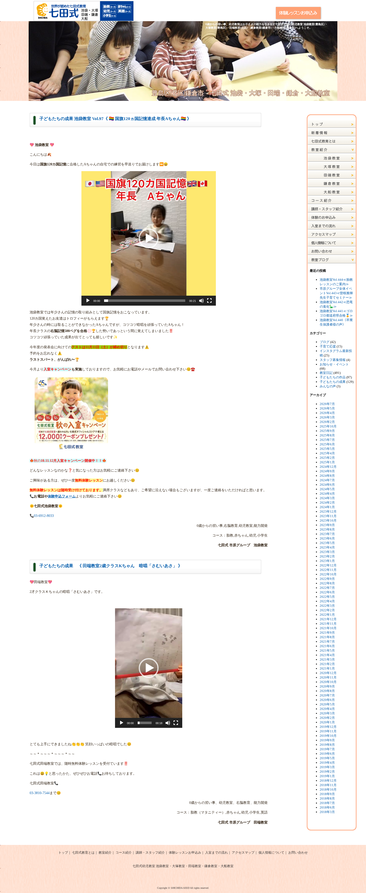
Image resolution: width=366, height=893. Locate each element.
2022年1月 (327, 615)
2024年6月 (327, 484)
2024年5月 (327, 489)
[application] (148, 238)
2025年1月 (327, 462)
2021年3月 (327, 659)
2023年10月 (328, 520)
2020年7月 (327, 695)
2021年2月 (327, 664)
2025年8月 (327, 435)
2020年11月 (328, 677)
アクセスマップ (243, 852)
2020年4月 (327, 709)
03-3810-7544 (40, 793)
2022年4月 (327, 601)
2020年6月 (327, 700)
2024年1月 (327, 507)
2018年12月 (328, 780)
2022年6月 (327, 592)
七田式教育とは (83, 852)
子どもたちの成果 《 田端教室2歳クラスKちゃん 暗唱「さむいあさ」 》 (110, 565)
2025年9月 (327, 431)
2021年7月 (327, 641)
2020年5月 (327, 704)
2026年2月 (327, 422)
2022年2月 (327, 610)
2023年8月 (327, 529)
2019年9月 (327, 740)
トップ (63, 852)
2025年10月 (328, 426)
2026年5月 (327, 408)
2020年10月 (328, 682)
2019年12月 (328, 727)
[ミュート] (201, 300)
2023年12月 (328, 511)
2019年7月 (327, 749)
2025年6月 (327, 444)
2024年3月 (327, 498)
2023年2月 (327, 556)
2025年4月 (327, 453)
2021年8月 (327, 637)
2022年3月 (327, 606)
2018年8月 (327, 798)
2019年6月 (327, 754)
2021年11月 (328, 623)
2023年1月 (327, 561)
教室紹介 (105, 852)
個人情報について (271, 852)
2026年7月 (327, 404)
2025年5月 (327, 449)
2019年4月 (327, 762)
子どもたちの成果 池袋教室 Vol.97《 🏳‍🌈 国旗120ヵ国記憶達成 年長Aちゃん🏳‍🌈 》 (115, 118)
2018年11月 (328, 785)
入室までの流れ (216, 852)
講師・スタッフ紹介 (150, 852)
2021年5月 (327, 650)
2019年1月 (327, 776)
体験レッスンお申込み (185, 852)
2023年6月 (327, 538)
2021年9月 (327, 632)
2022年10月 (328, 574)
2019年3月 (327, 767)
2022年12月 (328, 565)
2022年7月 (327, 588)
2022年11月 (328, 570)
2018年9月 (327, 794)
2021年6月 (327, 646)
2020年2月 (327, 718)
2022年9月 (327, 579)
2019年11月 (328, 731)
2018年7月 (327, 803)
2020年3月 (327, 713)
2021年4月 (327, 655)
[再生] (87, 300)
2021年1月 (327, 668)
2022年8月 (327, 583)
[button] (149, 238)
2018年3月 (327, 812)
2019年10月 (328, 736)
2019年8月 (327, 745)
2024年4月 (327, 493)
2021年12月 (328, 619)
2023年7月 (327, 534)
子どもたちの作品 (333, 377)
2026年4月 (327, 413)
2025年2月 (327, 458)
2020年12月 (328, 673)
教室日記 (326, 373)
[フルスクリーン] (209, 300)
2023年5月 (327, 543)
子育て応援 (328, 346)
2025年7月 (327, 440)
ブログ (324, 342)
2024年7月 (327, 480)
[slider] (144, 300)
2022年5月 (327, 597)
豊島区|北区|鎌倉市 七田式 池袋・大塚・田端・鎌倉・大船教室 (241, 93)
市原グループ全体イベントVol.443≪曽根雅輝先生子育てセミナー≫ (336, 293)
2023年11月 (328, 516)
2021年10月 (328, 628)
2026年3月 (327, 417)
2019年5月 (327, 758)
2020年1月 (327, 722)
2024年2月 (327, 502)
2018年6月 (327, 807)
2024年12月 (328, 467)
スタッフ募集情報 (333, 360)
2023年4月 (327, 547)
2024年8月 (327, 476)
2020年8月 (327, 691)
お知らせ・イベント (334, 364)
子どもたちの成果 (333, 382)
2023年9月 (327, 525)
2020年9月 (327, 686)
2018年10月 (328, 789)
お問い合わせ (298, 852)
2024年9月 (327, 471)
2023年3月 (327, 552)
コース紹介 (124, 852)
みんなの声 (328, 386)
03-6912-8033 (44, 516)
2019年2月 (327, 771)
